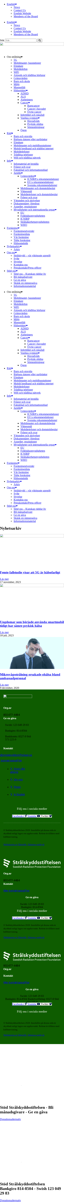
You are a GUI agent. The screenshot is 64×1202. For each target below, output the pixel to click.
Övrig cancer (34, 111)
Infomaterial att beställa (26, 163)
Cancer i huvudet (36, 108)
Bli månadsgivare (23, 276)
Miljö (16, 84)
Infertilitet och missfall (32, 114)
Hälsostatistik (21, 243)
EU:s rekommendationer (40, 182)
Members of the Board (26, 16)
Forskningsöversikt (24, 231)
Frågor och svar (22, 166)
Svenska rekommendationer (42, 185)
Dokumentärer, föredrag (26, 203)
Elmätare (18, 66)
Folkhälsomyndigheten (32, 215)
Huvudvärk (33, 121)
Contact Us (20, 10)
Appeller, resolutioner (25, 206)
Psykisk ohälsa (35, 124)
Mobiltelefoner (22, 151)
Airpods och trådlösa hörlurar (29, 75)
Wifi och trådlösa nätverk (27, 157)
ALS (23, 96)
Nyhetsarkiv (13, 246)
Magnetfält (19, 87)
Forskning (12, 228)
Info (9, 160)
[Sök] (39, 40)
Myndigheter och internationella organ (34, 209)
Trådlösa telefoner (23, 154)
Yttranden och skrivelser (27, 200)
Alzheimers (26, 99)
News (17, 7)
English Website (22, 13)
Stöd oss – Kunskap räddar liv (30, 273)
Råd (9, 133)
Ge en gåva (20, 280)
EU (22, 212)
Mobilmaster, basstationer (27, 62)
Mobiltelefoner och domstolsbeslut (39, 194)
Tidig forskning (22, 240)
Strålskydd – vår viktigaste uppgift (32, 255)
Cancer (24, 102)
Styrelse (18, 261)
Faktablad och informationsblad (31, 169)
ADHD (24, 93)
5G (15, 59)
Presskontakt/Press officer (27, 267)
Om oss (11, 252)
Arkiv (17, 249)
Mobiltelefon (20, 69)
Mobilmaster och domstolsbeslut (37, 188)
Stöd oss (11, 270)
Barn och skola (22, 81)
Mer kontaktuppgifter (16, 890)
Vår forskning (21, 237)
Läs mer (4, 579)
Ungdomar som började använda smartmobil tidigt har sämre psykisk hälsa (32, 623)
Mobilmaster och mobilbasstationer (32, 145)
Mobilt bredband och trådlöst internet (33, 148)
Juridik (17, 173)
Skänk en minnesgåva (25, 283)
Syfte (16, 258)
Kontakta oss (21, 264)
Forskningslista (22, 234)
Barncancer (33, 105)
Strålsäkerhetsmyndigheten (34, 221)
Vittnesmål (26, 191)
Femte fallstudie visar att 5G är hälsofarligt (30, 572)
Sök (2, 40)
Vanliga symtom (29, 117)
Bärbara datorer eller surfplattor (30, 139)
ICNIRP (25, 218)
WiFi (16, 72)
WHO (23, 224)
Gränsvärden (20, 78)
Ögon (23, 130)
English (11, 4)
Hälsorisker (20, 90)
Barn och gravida (23, 136)
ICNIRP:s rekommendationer (43, 179)
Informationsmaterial (25, 286)
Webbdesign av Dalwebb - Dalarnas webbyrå (23, 844)
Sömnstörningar (35, 127)
